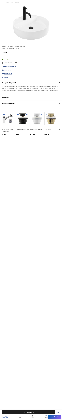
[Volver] (2, 2)
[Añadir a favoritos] (12, 114)
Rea (2, 128)
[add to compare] (3, 114)
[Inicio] (5, 417)
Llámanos (6, 77)
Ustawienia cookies (54, 417)
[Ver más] (59, 2)
